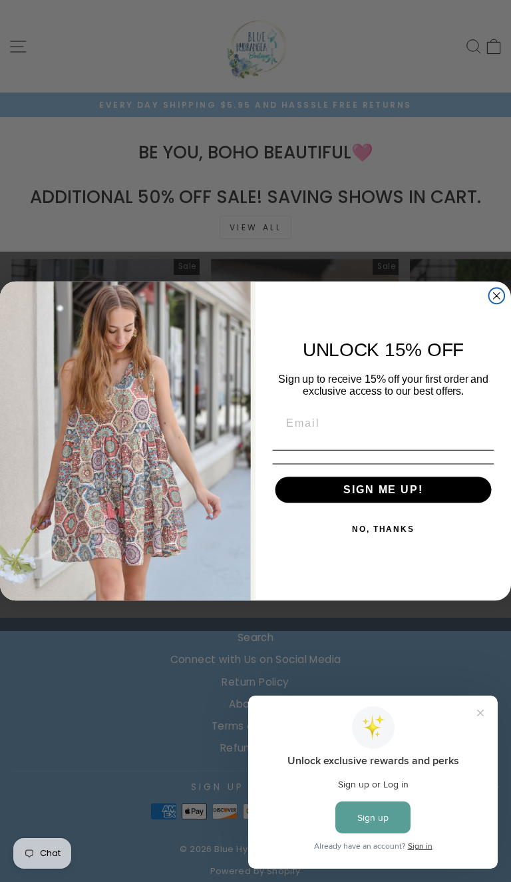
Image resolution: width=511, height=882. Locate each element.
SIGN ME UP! (383, 489)
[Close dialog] (497, 296)
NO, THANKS (383, 529)
